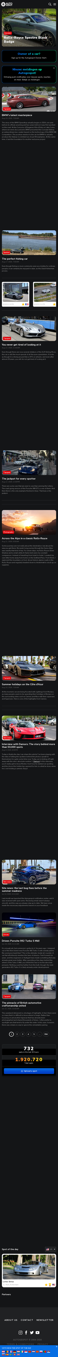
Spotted (6, 252)
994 (46, 1034)
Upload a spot (30, 1071)
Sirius (11, 1281)
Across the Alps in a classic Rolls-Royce (24, 538)
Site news (7, 738)
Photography (8, 532)
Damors (36, 761)
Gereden (7, 33)
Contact (27, 1320)
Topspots (7, 109)
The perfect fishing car (15, 258)
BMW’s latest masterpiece (17, 115)
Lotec (5, 1281)
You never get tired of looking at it (21, 344)
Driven (6, 935)
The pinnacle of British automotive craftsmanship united (21, 1004)
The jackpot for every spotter (19, 478)
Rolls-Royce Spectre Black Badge (25, 39)
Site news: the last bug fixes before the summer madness (24, 889)
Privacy (42, 1344)
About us (11, 1320)
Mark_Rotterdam (12, 1285)
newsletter (45, 1320)
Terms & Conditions (20, 1344)
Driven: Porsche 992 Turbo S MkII (21, 940)
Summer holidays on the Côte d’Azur (22, 684)
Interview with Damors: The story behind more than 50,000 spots (28, 746)
